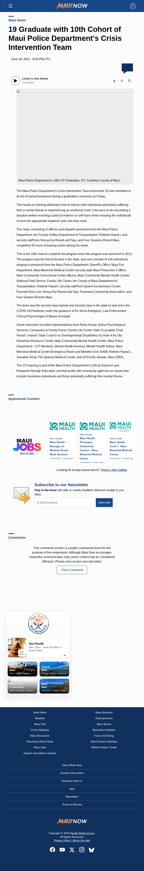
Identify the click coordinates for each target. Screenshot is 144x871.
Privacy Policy (62, 840)
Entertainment (104, 718)
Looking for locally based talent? (91, 470)
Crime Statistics (40, 729)
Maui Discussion (40, 735)
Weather (40, 718)
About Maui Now (72, 765)
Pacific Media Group (82, 833)
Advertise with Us (72, 780)
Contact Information (72, 772)
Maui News (17, 20)
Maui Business (104, 712)
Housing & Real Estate (40, 741)
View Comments (72, 569)
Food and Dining (104, 735)
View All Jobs (27, 453)
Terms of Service (72, 804)
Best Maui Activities (104, 729)
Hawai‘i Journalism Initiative (40, 753)
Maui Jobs (40, 747)
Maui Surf (40, 724)
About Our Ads (81, 840)
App (72, 788)
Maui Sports (104, 724)
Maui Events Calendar (104, 741)
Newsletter (72, 796)
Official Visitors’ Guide (104, 747)
